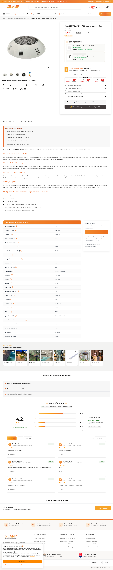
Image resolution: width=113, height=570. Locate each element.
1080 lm (30, 85)
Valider (106, 562)
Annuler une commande (92, 547)
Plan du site (107, 567)
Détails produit (8, 121)
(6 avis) (90, 32)
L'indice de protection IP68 (13, 196)
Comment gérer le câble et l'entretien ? (19, 394)
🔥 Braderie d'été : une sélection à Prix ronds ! (12, 1)
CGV (101, 567)
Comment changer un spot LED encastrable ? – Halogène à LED (23, 207)
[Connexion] (103, 7)
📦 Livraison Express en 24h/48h (31, 1)
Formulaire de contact (91, 541)
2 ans (16, 88)
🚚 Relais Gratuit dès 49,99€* (48, 1)
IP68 (13, 85)
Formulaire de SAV (91, 544)
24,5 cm (21, 85)
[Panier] (106, 7)
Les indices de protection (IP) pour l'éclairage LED (19, 210)
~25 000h (7, 88)
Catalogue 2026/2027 (40, 541)
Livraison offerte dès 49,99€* (75, 88)
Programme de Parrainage (67, 547)
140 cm (46, 85)
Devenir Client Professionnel (67, 538)
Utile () (12, 454)
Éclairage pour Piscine (24, 18)
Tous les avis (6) (11, 438)
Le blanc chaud (9, 199)
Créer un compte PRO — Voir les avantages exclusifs (99, 1)
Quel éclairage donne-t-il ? (15, 389)
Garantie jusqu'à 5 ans (74, 91)
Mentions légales (95, 567)
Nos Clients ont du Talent (66, 541)
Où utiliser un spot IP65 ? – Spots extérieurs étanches (20, 204)
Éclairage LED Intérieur (12, 18)
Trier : (92, 438)
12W (6, 85)
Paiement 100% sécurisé (74, 85)
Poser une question (103, 508)
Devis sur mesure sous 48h (75, 94)
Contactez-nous (96, 232)
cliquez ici (32, 556)
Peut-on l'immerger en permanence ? (19, 383)
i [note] (16, 226)
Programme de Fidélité (66, 544)
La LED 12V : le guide (11, 201)
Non (38, 85)
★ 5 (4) (20, 438)
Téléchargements (26, 121)
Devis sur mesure (90, 538)
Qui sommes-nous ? (39, 538)
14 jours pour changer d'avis (75, 96)
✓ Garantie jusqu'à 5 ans (61, 1)
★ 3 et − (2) (28, 438)
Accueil (3, 18)
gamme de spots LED (56, 159)
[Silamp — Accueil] (10, 536)
